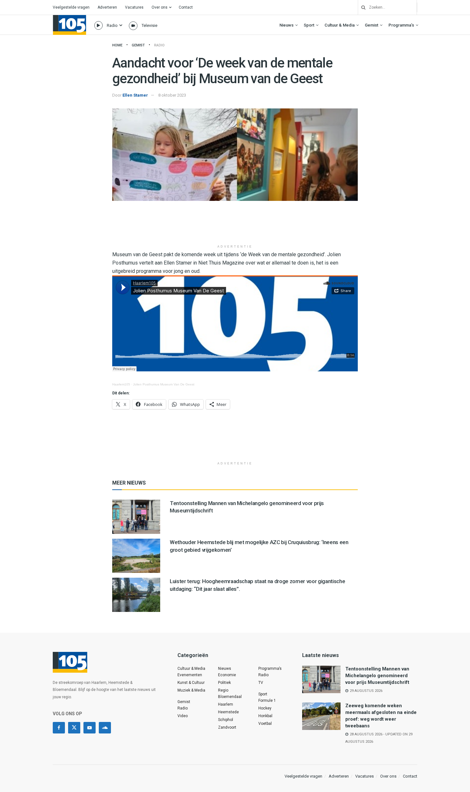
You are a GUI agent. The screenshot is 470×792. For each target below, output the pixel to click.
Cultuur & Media (340, 25)
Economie (227, 675)
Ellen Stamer (135, 95)
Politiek (224, 682)
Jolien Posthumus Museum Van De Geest (163, 384)
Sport (309, 25)
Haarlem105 (121, 384)
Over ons (160, 7)
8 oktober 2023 (172, 95)
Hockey (264, 708)
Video (182, 716)
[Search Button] (361, 7)
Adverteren (107, 7)
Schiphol (225, 719)
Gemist (371, 25)
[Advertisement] (235, 224)
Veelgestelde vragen (71, 7)
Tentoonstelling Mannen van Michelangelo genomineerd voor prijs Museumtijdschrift (377, 675)
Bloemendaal (230, 696)
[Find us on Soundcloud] (105, 727)
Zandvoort (227, 727)
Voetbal (265, 723)
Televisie (149, 25)
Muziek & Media (191, 690)
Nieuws (286, 25)
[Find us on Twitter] (74, 727)
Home (117, 45)
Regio (223, 690)
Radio (112, 25)
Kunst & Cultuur (191, 682)
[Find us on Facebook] (59, 727)
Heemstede (228, 712)
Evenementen (189, 675)
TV (260, 682)
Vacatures (134, 7)
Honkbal (265, 716)
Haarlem (225, 704)
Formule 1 (267, 700)
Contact (186, 7)
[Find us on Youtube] (89, 727)
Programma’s (401, 25)
